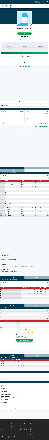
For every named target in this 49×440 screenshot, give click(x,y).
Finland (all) (9, 199)
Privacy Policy (32, 426)
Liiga (11, 428)
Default (12, 167)
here (24, 408)
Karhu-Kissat (9, 182)
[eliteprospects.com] (3, 2)
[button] (24, 33)
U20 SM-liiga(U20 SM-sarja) (6, 297)
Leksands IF (21, 31)
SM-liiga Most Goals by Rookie (18, 363)
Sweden (2, 422)
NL (11, 429)
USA (1, 425)
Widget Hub (32, 422)
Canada (2, 423)
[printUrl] (24, 63)
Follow (24, 33)
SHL (11, 425)
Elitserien (27, 31)
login (11, 271)
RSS (30, 431)
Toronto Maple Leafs (23, 429)
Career (31, 434)
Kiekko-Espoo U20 (10, 188)
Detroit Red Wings (23, 423)
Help (31, 425)
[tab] (12, 168)
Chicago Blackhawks (23, 422)
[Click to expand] (48, 308)
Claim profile (25, 39)
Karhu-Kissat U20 (10, 184)
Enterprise (31, 432)
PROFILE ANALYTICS (27, 56)
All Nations (2, 429)
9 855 (19, 56)
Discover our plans (24, 53)
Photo (31, 428)
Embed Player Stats (44, 165)
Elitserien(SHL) (4, 289)
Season (12, 355)
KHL (11, 423)
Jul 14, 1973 (21, 111)
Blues (8, 205)
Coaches (12, 170)
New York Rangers (23, 426)
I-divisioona (23, 182)
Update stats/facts (25, 101)
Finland (22, 118)
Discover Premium (24, 340)
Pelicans (8, 211)
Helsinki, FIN (21, 116)
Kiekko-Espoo (9, 190)
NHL (11, 422)
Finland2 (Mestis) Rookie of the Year (19, 361)
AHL (11, 426)
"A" (9, 205)
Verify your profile (4, 408)
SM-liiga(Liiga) (4, 295)
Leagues (12, 277)
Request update (44, 126)
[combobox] (5, 105)
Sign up (36, 1)
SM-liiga (22, 190)
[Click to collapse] (48, 173)
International (23, 199)
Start (2, 99)
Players (12, 305)
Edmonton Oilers (23, 425)
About (31, 423)
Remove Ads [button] (27, 66)
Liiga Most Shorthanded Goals (18, 365)
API (30, 429)
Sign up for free (4, 271)
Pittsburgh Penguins (23, 428)
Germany (2, 428)
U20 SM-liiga (23, 184)
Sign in (41, 1)
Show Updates (24, 36)
